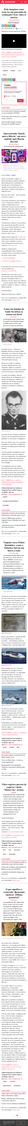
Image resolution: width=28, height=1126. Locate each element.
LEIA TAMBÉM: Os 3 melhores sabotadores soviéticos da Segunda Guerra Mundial (12, 482)
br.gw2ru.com (12, 245)
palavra (12, 1081)
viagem (11, 747)
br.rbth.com (21, 237)
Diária (14, 96)
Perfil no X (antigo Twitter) (12, 261)
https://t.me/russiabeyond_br (13, 494)
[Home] (3, 2)
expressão (17, 1085)
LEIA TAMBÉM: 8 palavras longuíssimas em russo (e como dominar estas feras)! (11, 1067)
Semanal (8, 96)
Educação (13, 900)
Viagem (13, 792)
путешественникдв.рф (15, 832)
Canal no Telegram (9, 258)
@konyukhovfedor (8, 591)
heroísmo (6, 505)
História (14, 317)
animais (5, 70)
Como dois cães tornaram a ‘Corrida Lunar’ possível (14, 117)
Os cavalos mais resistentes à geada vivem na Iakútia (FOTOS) (13, 112)
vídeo (4, 854)
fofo (19, 70)
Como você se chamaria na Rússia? (14, 1103)
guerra (5, 497)
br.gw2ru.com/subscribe (9, 271)
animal (13, 70)
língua (5, 1081)
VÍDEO (4, 75)
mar (18, 747)
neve (4, 850)
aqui (8, 1122)
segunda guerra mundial (10, 501)
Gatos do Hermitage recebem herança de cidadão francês (12, 123)
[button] (14, 41)
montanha (12, 854)
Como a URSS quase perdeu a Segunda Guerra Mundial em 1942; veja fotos (13, 520)
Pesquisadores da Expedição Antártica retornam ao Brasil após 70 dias (13, 767)
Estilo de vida (14, 20)
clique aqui (16, 300)
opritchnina (19, 965)
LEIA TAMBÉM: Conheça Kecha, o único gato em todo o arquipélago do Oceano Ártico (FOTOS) (13, 55)
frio (10, 850)
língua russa (7, 1085)
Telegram (20, 28)
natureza (17, 850)
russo (5, 747)
